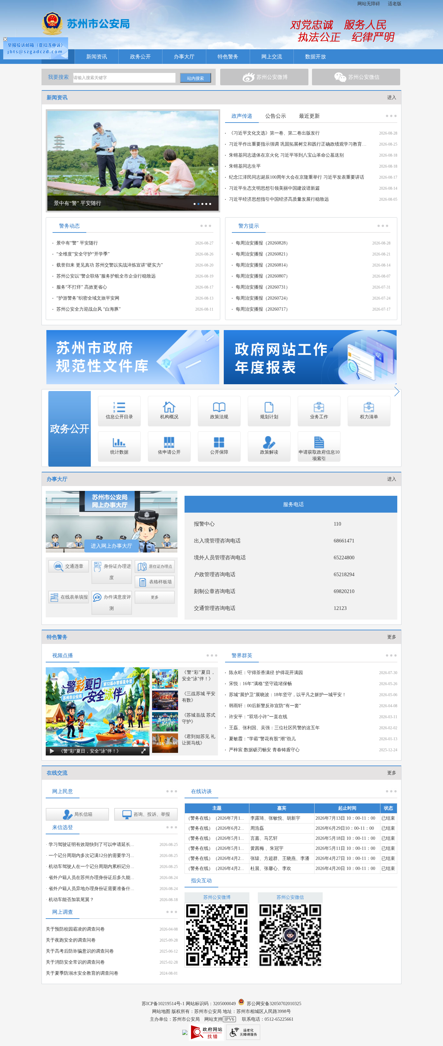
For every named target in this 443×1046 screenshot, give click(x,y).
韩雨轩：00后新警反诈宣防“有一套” (265, 705)
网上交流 (271, 56)
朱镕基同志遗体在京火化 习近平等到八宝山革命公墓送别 (286, 155)
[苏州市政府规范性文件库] (132, 356)
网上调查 (62, 912)
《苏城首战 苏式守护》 (198, 718)
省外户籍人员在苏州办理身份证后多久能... (91, 877)
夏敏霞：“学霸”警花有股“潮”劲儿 (262, 738)
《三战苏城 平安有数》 (198, 697)
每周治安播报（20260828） (263, 243)
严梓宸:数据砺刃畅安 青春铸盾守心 (264, 749)
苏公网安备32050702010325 (273, 1003)
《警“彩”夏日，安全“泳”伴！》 (198, 675)
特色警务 (228, 56)
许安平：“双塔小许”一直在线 (258, 716)
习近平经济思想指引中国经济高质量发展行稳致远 (279, 199)
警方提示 (248, 226)
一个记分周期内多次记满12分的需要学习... (91, 855)
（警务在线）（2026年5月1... (215, 838)
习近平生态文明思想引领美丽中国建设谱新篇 (274, 188)
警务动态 (69, 226)
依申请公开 (169, 452)
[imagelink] (86, 23)
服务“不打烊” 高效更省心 (81, 287)
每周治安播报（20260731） (263, 287)
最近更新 (309, 116)
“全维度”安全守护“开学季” (83, 254)
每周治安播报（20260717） (263, 309)
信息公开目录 (119, 416)
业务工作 (319, 416)
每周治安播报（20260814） (263, 265)
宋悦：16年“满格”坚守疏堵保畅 (260, 683)
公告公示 (275, 116)
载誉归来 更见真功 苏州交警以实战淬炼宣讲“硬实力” (109, 265)
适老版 (394, 3)
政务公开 (140, 56)
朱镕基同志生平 (245, 166)
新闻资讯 (96, 56)
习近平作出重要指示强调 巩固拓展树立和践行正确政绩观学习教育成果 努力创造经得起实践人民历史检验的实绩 (298, 144)
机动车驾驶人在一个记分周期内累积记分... (91, 866)
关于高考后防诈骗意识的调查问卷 (80, 951)
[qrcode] (217, 935)
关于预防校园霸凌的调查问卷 (75, 929)
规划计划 (269, 416)
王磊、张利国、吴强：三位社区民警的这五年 (274, 727)
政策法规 (219, 416)
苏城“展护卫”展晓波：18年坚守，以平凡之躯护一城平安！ (287, 694)
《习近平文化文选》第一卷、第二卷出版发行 (274, 133)
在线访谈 (201, 791)
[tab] (264, 77)
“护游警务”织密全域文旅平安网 (87, 298)
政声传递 (242, 116)
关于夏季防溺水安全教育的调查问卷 (82, 973)
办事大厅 (184, 56)
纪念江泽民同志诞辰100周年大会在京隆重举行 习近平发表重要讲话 (296, 177)
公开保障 (219, 452)
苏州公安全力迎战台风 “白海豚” (88, 309)
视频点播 (62, 655)
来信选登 (62, 827)
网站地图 (161, 1011)
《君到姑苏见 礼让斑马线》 (198, 739)
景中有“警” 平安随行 (77, 243)
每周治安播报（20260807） (263, 276)
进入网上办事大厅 (111, 546)
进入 (391, 97)
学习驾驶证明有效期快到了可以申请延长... (91, 844)
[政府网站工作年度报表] (310, 356)
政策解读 (269, 452)
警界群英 (242, 655)
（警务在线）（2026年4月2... (215, 858)
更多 (391, 637)
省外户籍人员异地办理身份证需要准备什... (91, 888)
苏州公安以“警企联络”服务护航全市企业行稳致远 (106, 276)
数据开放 (315, 56)
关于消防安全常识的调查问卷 (75, 962)
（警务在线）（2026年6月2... (215, 828)
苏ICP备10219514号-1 (163, 1003)
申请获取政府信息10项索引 (319, 455)
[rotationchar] (133, 160)
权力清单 (369, 416)
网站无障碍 (368, 3)
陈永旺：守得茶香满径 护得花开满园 (266, 672)
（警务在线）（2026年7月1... (215, 818)
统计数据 (119, 452)
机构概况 (169, 416)
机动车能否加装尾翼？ (71, 899)
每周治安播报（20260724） (263, 298)
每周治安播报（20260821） (263, 254)
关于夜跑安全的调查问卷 (71, 940)
